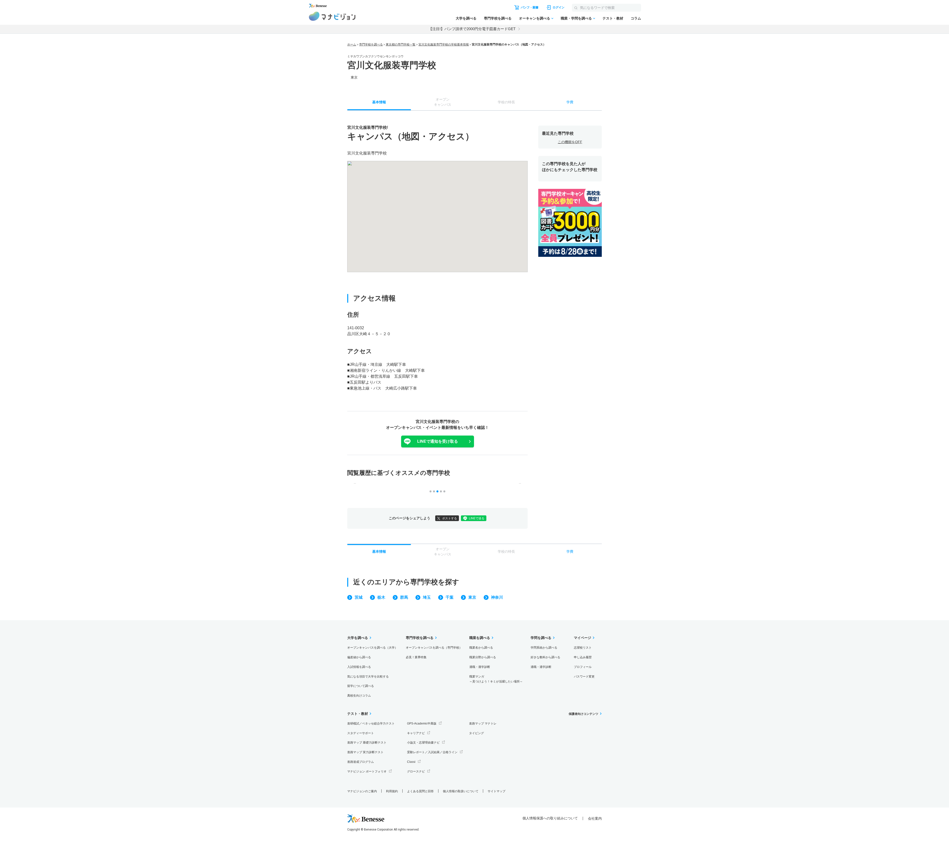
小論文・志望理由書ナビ (423, 742)
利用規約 (392, 791)
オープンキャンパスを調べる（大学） (372, 647)
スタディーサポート (360, 733)
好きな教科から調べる (545, 657)
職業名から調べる (481, 647)
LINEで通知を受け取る (437, 441)
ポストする (449, 518)
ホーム (351, 44)
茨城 (359, 597)
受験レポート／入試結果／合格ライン (432, 752)
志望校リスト (583, 647)
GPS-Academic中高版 (421, 723)
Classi (411, 762)
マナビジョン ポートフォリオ (367, 771)
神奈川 (497, 597)
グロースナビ (416, 771)
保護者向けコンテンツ (583, 714)
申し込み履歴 (583, 657)
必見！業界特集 (416, 657)
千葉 (449, 597)
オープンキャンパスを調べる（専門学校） (434, 647)
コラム (636, 18)
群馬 (404, 597)
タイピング (476, 733)
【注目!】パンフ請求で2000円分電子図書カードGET (472, 29)
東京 (472, 597)
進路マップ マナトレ (482, 723)
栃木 (381, 597)
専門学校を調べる (498, 18)
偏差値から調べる (359, 657)
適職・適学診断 (479, 667)
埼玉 (427, 597)
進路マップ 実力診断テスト (365, 752)
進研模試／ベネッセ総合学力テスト (371, 723)
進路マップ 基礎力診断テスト (367, 742)
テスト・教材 (613, 18)
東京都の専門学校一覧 (400, 44)
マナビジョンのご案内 (362, 791)
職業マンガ (496, 679)
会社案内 (595, 818)
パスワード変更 (584, 676)
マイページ (582, 638)
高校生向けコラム (359, 695)
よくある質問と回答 (420, 791)
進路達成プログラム (360, 762)
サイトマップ (496, 791)
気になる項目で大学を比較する (368, 676)
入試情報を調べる (359, 667)
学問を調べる (541, 638)
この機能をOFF (570, 142)
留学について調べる (360, 686)
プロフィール (583, 667)
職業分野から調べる (482, 657)
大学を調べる (466, 18)
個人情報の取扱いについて (460, 791)
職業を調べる (479, 638)
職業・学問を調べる (576, 18)
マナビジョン (332, 16)
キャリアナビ (416, 733)
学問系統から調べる (544, 647)
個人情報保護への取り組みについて (550, 818)
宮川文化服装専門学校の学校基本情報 (443, 44)
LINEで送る (476, 518)
